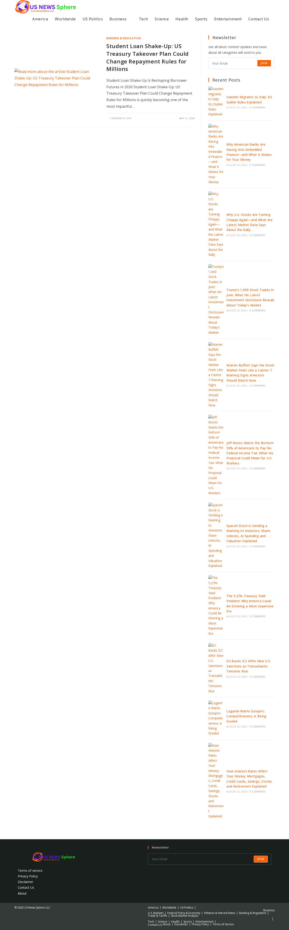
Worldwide (169, 907)
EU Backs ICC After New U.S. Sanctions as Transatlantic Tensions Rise (248, 666)
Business (269, 910)
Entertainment (204, 921)
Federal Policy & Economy (183, 913)
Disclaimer (25, 882)
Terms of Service (223, 924)
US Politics (186, 907)
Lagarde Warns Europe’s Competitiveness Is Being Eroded (246, 716)
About (22, 893)
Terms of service (30, 870)
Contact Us (26, 887)
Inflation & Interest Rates (219, 913)
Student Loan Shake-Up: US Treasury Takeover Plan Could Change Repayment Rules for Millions (147, 57)
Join (264, 63)
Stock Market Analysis (184, 916)
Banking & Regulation (123, 38)
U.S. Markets (155, 913)
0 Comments (258, 107)
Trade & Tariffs (157, 916)
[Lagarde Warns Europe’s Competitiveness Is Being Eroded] (216, 718)
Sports (187, 921)
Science (162, 921)
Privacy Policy (28, 876)
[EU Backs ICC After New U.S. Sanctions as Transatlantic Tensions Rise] (216, 668)
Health (175, 921)
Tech (151, 921)
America (153, 907)
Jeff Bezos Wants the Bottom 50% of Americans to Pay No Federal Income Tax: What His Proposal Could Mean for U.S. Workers (249, 453)
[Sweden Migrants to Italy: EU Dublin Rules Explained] (216, 101)
